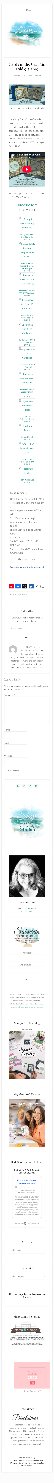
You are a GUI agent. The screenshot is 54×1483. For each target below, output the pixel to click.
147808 (27, 464)
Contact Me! (27, 911)
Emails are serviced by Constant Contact (29, 1007)
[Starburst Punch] (27, 430)
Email (7, 742)
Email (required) (27, 965)
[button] (11, 575)
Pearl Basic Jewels (27, 480)
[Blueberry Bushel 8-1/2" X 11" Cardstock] (27, 284)
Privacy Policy (30, 1458)
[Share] (18, 586)
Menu (29, 10)
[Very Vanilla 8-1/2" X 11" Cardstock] (27, 358)
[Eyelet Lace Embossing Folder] (27, 410)
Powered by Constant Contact (27, 1223)
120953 (27, 320)
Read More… (38, 667)
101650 (27, 369)
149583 (27, 421)
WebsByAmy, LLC (27, 1466)
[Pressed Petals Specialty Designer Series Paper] (27, 256)
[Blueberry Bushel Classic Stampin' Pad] (27, 382)
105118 (27, 345)
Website (8, 755)
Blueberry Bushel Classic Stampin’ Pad (27, 391)
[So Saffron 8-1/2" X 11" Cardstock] (27, 333)
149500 (27, 270)
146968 (27, 295)
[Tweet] (24, 586)
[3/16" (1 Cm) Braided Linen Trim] (27, 452)
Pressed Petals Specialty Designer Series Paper (27, 265)
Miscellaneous (22, 594)
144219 (27, 482)
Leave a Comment (34, 76)
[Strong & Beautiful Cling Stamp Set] (27, 227)
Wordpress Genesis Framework (21, 1463)
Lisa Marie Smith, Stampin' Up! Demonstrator (27, 33)
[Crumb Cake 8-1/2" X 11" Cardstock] (27, 308)
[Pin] (11, 586)
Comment (9, 695)
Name (7, 729)
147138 (27, 396)
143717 (27, 439)
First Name (27, 953)
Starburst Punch (27, 437)
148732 (27, 239)
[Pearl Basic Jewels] (27, 473)
